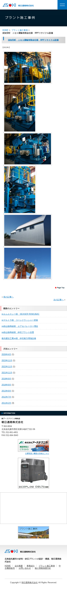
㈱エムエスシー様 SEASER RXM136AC (20, 314)
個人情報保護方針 (43, 568)
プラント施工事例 (20, 30)
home (5, 30)
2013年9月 (6, 391)
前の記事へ (8, 297)
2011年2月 (6, 403)
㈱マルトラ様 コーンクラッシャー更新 (20, 320)
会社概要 (19, 566)
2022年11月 (7, 366)
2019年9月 (6, 379)
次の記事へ (58, 300)
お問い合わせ (25, 568)
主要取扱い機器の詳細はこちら (37, 453)
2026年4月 (6, 354)
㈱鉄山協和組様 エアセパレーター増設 (20, 326)
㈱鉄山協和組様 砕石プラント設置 (18, 332)
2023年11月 (7, 360)
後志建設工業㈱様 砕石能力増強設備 (19, 338)
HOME (8, 566)
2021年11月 (7, 372)
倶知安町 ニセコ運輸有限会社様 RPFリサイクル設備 (33, 40)
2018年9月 (6, 385)
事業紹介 (31, 566)
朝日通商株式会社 (30, 582)
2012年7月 (6, 397)
